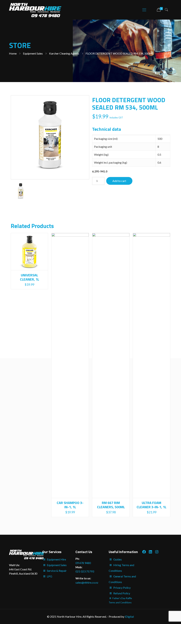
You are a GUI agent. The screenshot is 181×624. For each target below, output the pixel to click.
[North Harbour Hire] (35, 9)
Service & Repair (57, 570)
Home (13, 53)
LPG (49, 576)
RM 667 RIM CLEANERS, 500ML (111, 505)
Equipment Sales (33, 53)
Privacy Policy (122, 587)
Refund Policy (121, 593)
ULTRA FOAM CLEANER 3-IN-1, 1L (151, 505)
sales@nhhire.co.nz (86, 582)
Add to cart (119, 180)
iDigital (129, 616)
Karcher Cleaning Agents (64, 53)
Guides (117, 559)
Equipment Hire (56, 559)
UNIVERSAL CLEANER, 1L (29, 277)
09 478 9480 (83, 563)
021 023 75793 (84, 571)
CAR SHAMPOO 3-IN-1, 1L (70, 505)
